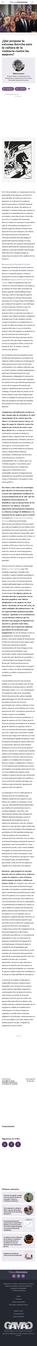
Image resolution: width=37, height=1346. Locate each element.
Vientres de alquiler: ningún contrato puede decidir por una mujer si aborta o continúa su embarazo (13, 1198)
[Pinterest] (18, 1144)
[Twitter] (5, 1144)
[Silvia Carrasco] (18, 65)
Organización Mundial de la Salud (17, 264)
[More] (29, 89)
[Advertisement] (18, 116)
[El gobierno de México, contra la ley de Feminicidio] (28, 1255)
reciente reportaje (14, 569)
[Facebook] (11, 1144)
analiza (18, 690)
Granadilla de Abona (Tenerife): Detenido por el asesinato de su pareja (10, 1082)
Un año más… (31, 1081)
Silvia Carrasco (18, 73)
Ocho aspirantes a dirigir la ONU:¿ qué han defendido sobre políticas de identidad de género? (13, 1211)
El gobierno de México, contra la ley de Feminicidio (13, 1254)
